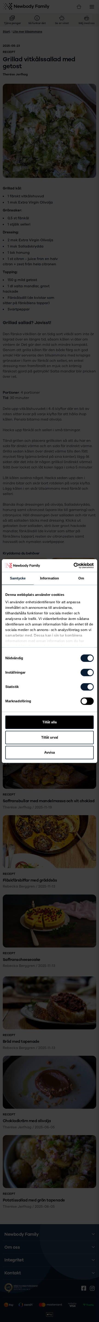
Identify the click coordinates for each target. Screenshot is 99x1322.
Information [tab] (49, 578)
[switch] (87, 672)
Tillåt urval (49, 737)
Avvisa (49, 752)
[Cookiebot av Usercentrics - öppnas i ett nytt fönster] (73, 566)
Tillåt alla (49, 722)
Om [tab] (81, 578)
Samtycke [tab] (18, 578)
